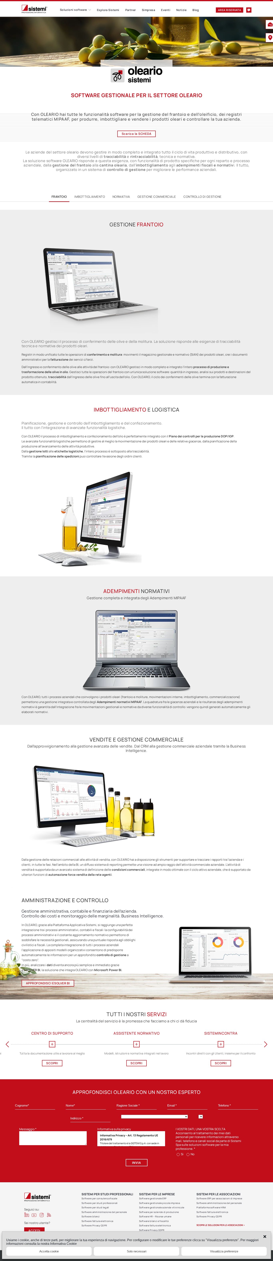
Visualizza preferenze (224, 1251)
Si (181, 1154)
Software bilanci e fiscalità (153, 1221)
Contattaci (248, 10)
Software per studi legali (95, 1207)
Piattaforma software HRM (211, 1207)
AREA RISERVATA (229, 10)
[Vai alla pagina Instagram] (41, 1215)
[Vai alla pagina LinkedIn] (26, 1214)
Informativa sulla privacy (114, 1129)
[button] (265, 1237)
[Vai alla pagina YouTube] (34, 1215)
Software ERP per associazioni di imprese (219, 1198)
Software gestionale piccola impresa (159, 1203)
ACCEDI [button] (34, 1231)
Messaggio (28, 1129)
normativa (121, 197)
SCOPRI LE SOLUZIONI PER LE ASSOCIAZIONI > (220, 1225)
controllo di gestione (202, 197)
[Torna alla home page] (41, 8)
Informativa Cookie (63, 1243)
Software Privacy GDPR (94, 1225)
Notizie (181, 10)
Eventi (165, 10)
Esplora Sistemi (108, 10)
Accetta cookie (49, 1251)
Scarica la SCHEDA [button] (136, 134)
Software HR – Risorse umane (155, 1216)
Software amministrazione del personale (104, 1212)
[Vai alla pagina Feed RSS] (49, 1214)
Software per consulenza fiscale (99, 1198)
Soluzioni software (73, 10)
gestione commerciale (156, 197)
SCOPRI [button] (12, 1063)
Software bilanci (91, 1216)
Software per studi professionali (100, 1203)
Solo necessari (136, 1251)
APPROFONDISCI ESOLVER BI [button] (48, 983)
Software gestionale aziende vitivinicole (161, 1207)
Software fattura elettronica (97, 1221)
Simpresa (148, 10)
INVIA (136, 1162)
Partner (130, 10)
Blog (195, 10)
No (192, 1154)
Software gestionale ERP (153, 1198)
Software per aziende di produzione (159, 1212)
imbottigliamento (89, 197)
